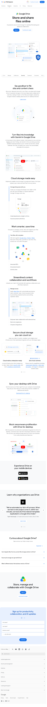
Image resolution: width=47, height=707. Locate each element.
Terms (7, 694)
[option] (9, 75)
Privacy (2, 694)
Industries (16, 6)
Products (9, 6)
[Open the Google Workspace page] (7, 2)
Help (27, 694)
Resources (30, 6)
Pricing (24, 6)
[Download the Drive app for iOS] (23, 470)
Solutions (3, 6)
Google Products (21, 694)
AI (20, 6)
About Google (13, 694)
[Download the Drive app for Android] (23, 475)
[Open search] (28, 2)
